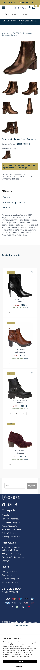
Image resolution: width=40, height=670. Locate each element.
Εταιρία (6, 207)
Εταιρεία (5, 515)
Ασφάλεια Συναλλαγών (11, 529)
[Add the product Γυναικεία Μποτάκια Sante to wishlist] (32, 272)
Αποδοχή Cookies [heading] (12, 638)
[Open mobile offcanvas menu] (3, 7)
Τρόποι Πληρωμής (9, 526)
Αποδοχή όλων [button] (20, 661)
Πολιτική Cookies (9, 533)
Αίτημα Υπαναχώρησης (20, 625)
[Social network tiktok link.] (16, 504)
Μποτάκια (13, 35)
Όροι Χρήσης (7, 561)
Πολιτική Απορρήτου (10, 519)
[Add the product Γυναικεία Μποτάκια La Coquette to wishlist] (32, 323)
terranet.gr (32, 622)
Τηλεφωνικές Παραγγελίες (13, 557)
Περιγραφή (8, 197)
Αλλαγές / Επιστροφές (11, 553)
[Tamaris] (7, 191)
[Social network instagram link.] (10, 504)
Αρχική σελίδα (6, 33)
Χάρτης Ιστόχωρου (10, 582)
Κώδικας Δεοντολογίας (11, 537)
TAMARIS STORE (18, 33)
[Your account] (30, 7)
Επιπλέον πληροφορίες (14, 202)
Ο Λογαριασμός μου (10, 579)
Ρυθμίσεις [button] (20, 666)
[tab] (20, 197)
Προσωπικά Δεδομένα (11, 522)
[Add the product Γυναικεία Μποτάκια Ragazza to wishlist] (32, 424)
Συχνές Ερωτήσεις (9, 571)
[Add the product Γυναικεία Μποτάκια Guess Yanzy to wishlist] (32, 373)
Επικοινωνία (7, 575)
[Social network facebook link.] (4, 504)
